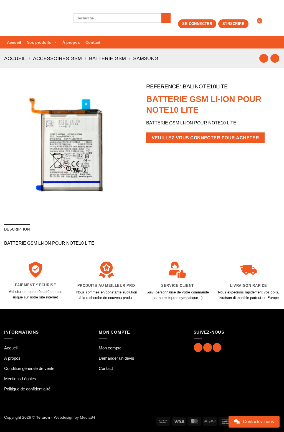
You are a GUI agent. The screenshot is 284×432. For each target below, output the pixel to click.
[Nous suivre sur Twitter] (217, 347)
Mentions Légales (20, 378)
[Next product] (263, 58)
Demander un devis (116, 358)
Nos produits (39, 42)
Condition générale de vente (29, 368)
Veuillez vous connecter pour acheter (205, 138)
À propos (71, 42)
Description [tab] (17, 229)
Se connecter (197, 24)
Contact (92, 42)
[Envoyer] (166, 18)
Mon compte (110, 348)
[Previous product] (274, 58)
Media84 (87, 417)
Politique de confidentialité (27, 389)
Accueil (14, 42)
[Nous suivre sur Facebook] (198, 347)
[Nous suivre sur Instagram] (207, 347)
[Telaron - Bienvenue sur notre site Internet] (34, 18)
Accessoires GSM (57, 58)
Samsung (145, 58)
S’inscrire (233, 24)
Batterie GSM (107, 58)
